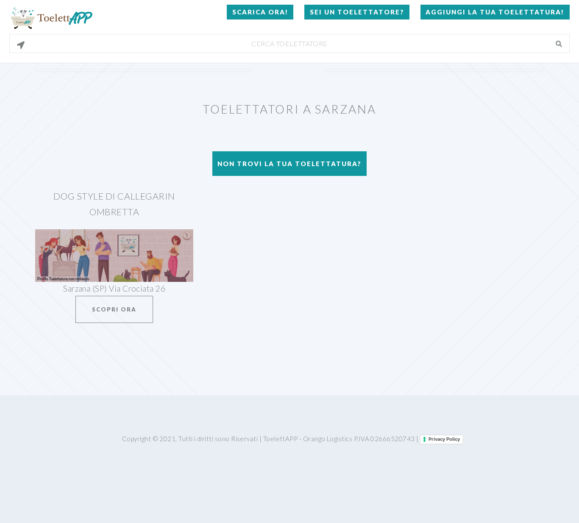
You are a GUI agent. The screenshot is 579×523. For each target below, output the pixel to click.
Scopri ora (114, 309)
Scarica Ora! (260, 12)
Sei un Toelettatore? (357, 12)
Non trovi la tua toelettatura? (289, 163)
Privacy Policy (444, 439)
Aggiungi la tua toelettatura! (495, 12)
